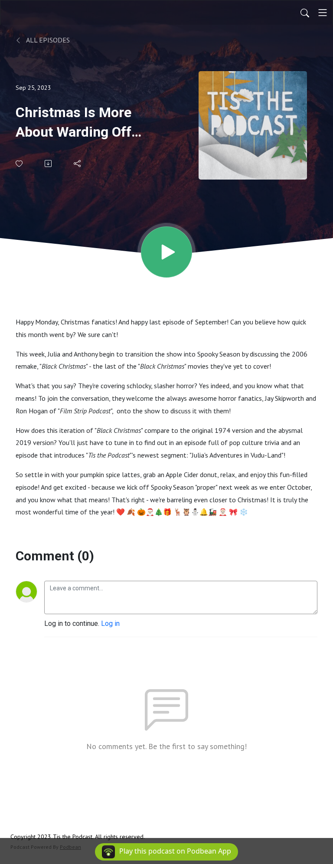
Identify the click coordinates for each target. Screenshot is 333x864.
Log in (110, 623)
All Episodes (47, 40)
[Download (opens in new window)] (49, 163)
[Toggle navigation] (323, 12)
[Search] (305, 12)
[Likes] (20, 163)
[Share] (78, 163)
